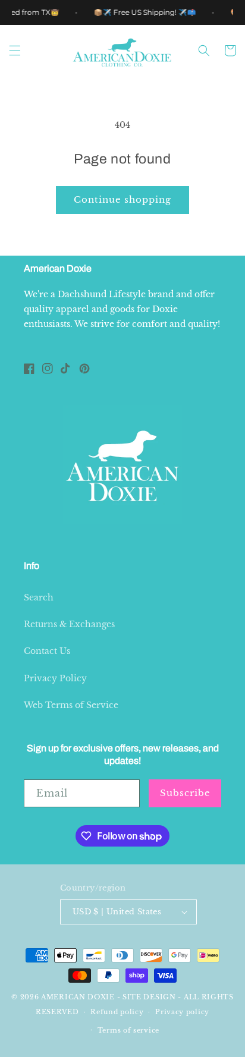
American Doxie (78, 997)
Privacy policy (182, 1012)
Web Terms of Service (71, 705)
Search (39, 597)
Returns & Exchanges (69, 624)
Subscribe (185, 792)
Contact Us (47, 651)
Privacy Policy (55, 678)
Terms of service (128, 1030)
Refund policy (116, 1012)
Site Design (149, 997)
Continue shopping (122, 199)
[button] (15, 50)
